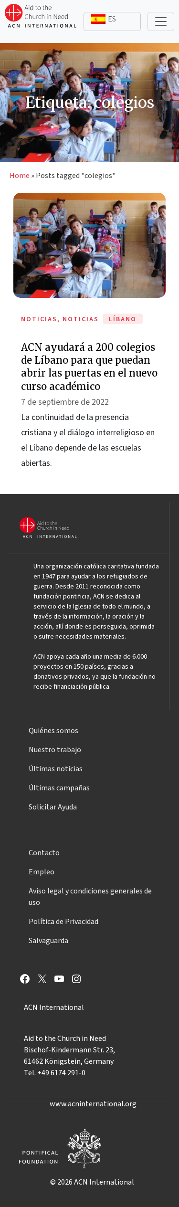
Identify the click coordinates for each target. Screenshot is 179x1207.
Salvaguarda (48, 940)
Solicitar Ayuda (53, 807)
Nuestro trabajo (55, 750)
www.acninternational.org (93, 1104)
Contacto (44, 853)
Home (20, 175)
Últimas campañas (59, 788)
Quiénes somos (53, 730)
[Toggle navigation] (160, 21)
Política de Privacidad (63, 921)
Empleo (41, 872)
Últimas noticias (56, 769)
